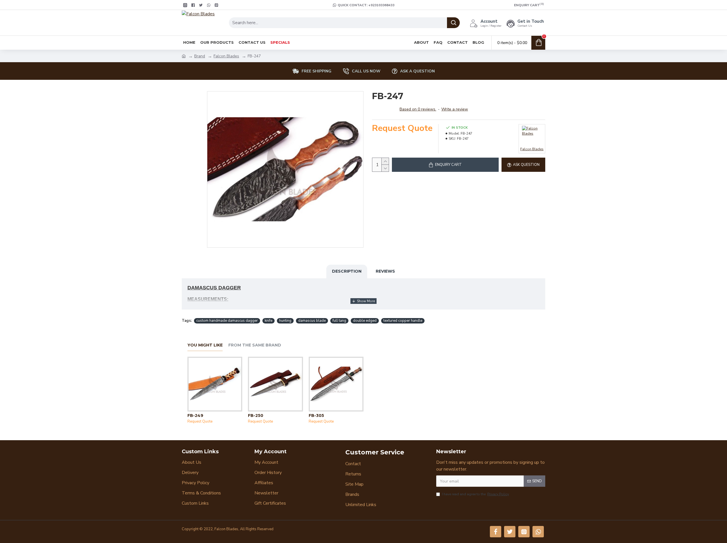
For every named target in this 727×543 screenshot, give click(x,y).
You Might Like (205, 345)
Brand (199, 56)
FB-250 (255, 415)
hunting (285, 320)
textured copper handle (402, 320)
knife (268, 320)
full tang (339, 320)
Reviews (385, 271)
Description (347, 271)
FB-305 (316, 415)
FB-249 (195, 415)
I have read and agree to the (475, 494)
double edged (365, 320)
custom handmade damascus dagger (227, 320)
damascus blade (312, 320)
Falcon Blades (226, 56)
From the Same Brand (254, 345)
